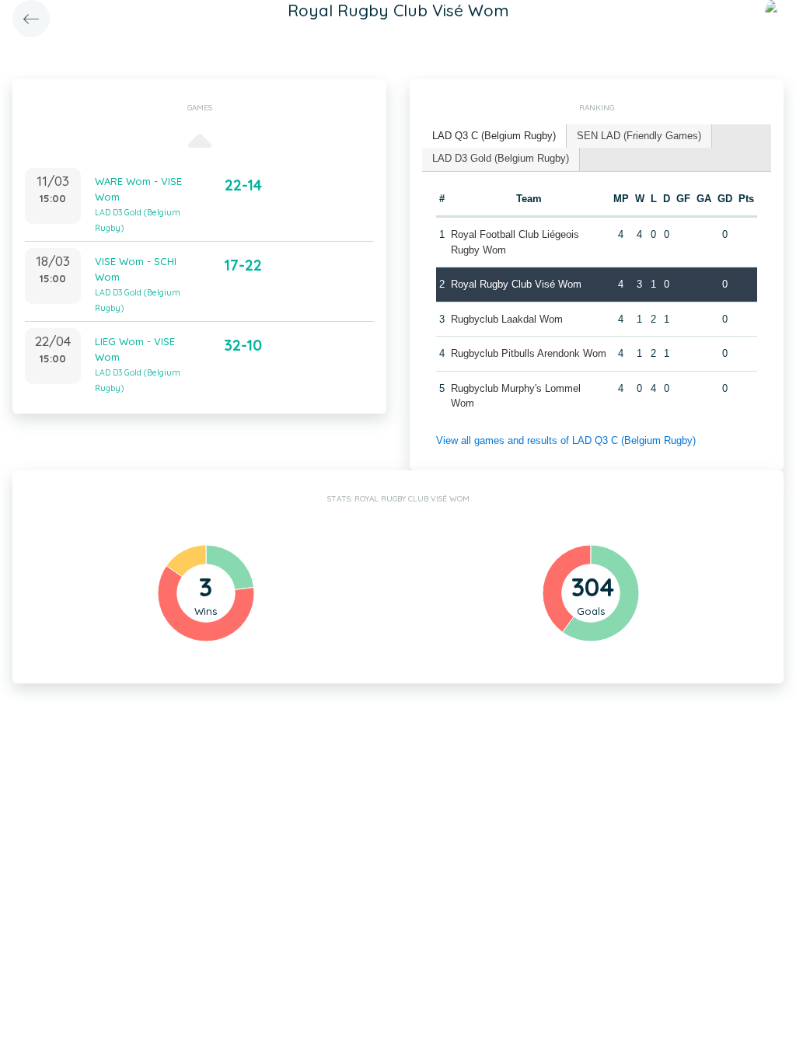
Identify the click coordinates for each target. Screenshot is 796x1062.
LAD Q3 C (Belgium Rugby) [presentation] (494, 135)
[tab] (494, 136)
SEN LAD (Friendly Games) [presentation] (639, 135)
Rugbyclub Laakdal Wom (507, 319)
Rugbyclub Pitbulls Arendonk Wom (528, 353)
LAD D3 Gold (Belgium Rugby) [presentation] (500, 158)
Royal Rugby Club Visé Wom (516, 284)
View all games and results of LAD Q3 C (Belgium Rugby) (566, 440)
